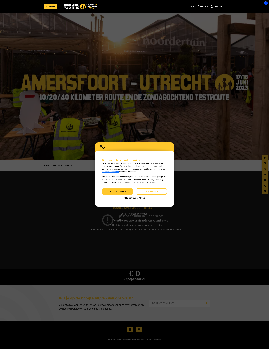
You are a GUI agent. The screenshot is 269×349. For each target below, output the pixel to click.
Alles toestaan (118, 191)
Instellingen (151, 191)
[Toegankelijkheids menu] (266, 3)
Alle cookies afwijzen (134, 198)
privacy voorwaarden (110, 172)
